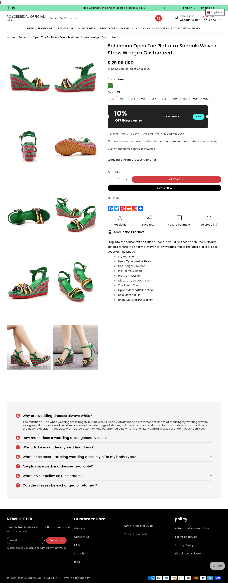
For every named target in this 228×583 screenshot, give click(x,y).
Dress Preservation (137, 534)
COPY (198, 116)
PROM (73, 28)
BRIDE (30, 28)
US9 (174, 98)
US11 (195, 98)
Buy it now (164, 187)
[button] (212, 18)
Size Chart (81, 553)
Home (11, 37)
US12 (205, 98)
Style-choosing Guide (138, 526)
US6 (143, 98)
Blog (77, 562)
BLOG (195, 28)
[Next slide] (164, 8)
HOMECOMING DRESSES (52, 28)
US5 (133, 98)
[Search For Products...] (158, 18)
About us (80, 528)
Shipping (113, 69)
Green (110, 85)
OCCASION (141, 28)
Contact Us (81, 537)
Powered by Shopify (76, 578)
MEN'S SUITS (159, 28)
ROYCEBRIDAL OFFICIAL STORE (39, 578)
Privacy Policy (184, 545)
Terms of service (186, 537)
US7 (154, 98)
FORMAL (126, 28)
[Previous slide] (63, 8)
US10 (185, 98)
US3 (112, 98)
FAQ (77, 545)
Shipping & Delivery (188, 553)
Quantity (114, 172)
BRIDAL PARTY (108, 28)
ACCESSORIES (179, 28)
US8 (164, 98)
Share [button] (116, 198)
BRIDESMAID (89, 28)
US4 (122, 98)
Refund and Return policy (192, 528)
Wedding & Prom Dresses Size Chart (133, 159)
